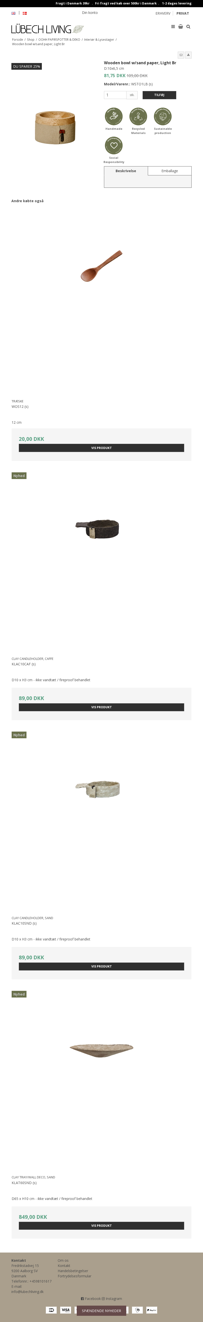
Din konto (90, 12)
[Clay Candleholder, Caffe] (101, 560)
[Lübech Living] (55, 26)
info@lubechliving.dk (27, 1291)
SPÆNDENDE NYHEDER (101, 1310)
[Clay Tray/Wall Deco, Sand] (101, 1078)
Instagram (113, 1298)
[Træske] (101, 302)
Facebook (92, 1298)
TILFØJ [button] (159, 95)
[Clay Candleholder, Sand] (101, 819)
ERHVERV (162, 13)
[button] (181, 55)
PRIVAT (183, 13)
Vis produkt (101, 448)
